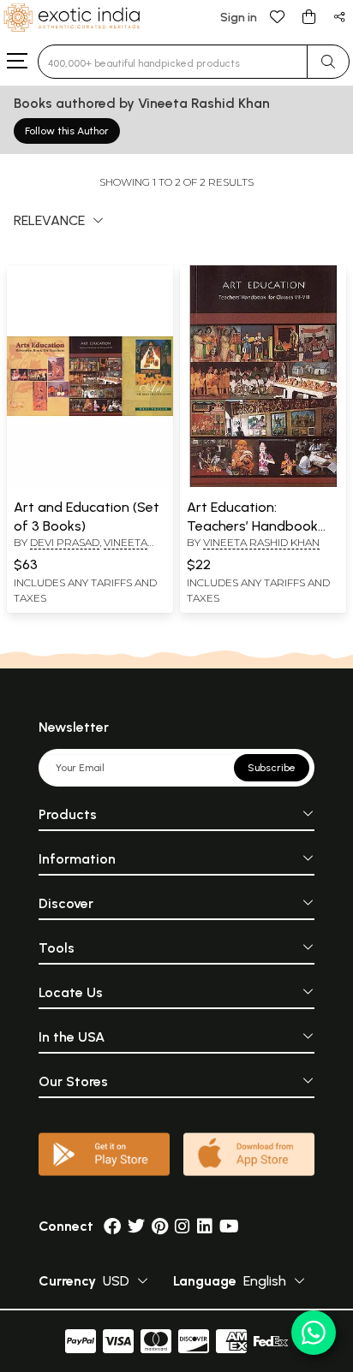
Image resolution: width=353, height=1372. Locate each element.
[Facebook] (112, 1226)
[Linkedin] (204, 1226)
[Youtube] (229, 1226)
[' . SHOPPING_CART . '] (308, 16)
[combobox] (173, 62)
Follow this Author (67, 131)
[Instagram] (182, 1226)
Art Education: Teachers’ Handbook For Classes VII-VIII (252, 526)
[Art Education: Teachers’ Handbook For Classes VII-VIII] (263, 484)
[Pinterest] (160, 1226)
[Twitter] (136, 1226)
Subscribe (272, 768)
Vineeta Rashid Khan (80, 549)
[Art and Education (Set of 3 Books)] (90, 484)
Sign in (238, 17)
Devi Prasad (64, 542)
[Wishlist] (277, 16)
